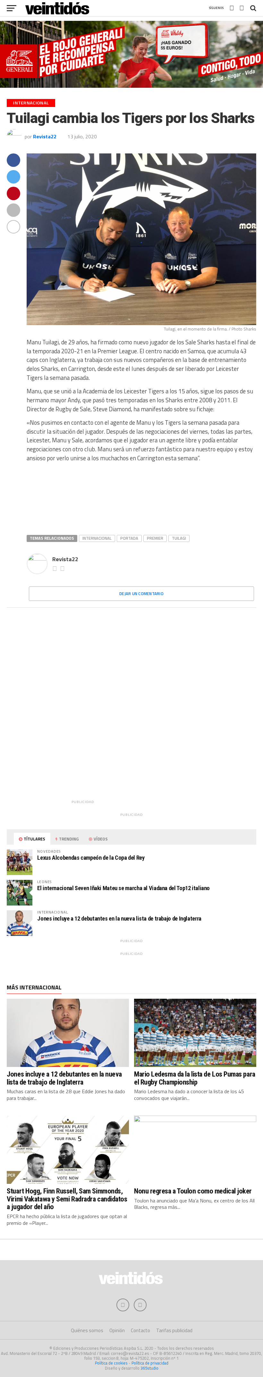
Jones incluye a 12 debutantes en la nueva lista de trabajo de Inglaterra (119, 918)
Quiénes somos (87, 1330)
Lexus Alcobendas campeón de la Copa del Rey (90, 857)
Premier (155, 538)
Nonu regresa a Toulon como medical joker (193, 1191)
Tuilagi (179, 538)
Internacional (97, 538)
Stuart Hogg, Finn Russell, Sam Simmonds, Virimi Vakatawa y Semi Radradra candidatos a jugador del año (67, 1199)
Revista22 (44, 136)
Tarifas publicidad (174, 1330)
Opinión (117, 1330)
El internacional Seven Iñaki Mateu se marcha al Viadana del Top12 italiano (123, 888)
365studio (149, 1368)
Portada (129, 538)
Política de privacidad (150, 1363)
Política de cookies (111, 1363)
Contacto (140, 1330)
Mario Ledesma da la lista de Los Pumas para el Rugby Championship (194, 1078)
